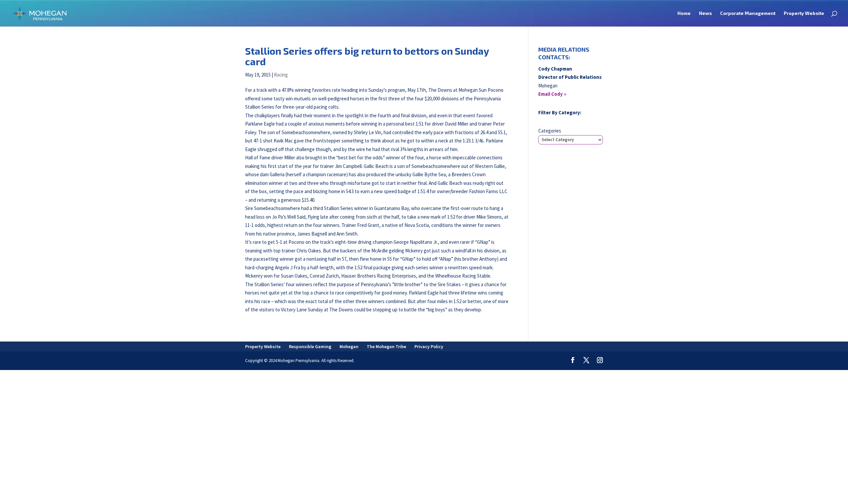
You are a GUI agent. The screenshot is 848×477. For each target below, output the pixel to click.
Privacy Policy (428, 346)
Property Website (804, 13)
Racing (281, 75)
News (705, 13)
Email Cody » (552, 94)
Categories (549, 131)
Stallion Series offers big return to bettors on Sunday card (367, 56)
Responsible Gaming (310, 346)
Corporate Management (747, 13)
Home (684, 13)
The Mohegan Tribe (386, 346)
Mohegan (349, 346)
